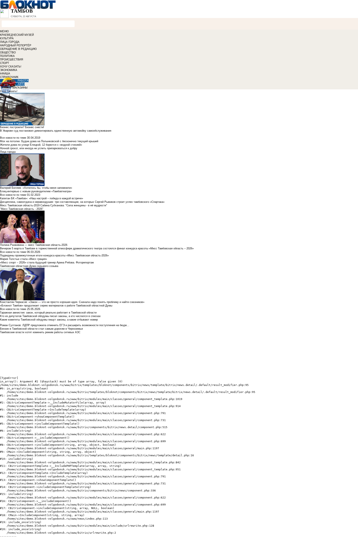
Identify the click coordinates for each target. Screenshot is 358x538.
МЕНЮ (4, 31)
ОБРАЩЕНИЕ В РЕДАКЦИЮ (18, 48)
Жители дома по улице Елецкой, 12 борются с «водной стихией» (41, 144)
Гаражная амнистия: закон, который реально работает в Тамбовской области (48, 312)
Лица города (8, 151)
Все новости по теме (13, 137)
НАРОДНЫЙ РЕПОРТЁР (15, 45)
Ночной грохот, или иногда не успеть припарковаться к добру (38, 148)
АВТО (21, 84)
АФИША (5, 73)
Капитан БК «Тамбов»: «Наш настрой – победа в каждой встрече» (41, 198)
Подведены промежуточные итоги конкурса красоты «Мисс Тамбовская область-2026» (54, 255)
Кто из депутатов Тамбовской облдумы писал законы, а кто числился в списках (50, 316)
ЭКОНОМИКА (8, 70)
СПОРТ (4, 63)
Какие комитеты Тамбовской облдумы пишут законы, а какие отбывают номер (49, 319)
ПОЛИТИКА (7, 56)
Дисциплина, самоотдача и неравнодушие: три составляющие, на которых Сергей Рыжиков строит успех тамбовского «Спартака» (82, 201)
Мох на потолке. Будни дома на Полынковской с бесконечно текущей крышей (49, 141)
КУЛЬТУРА (7, 38)
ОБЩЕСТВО (8, 52)
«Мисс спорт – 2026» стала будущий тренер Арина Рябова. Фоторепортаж (47, 262)
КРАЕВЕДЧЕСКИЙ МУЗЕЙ (17, 34)
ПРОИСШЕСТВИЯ (11, 59)
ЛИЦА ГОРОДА (9, 41)
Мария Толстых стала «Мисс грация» (23, 259)
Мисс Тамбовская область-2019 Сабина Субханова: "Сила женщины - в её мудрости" (53, 205)
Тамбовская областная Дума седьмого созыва (29, 266)
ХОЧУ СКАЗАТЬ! (10, 66)
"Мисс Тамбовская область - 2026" (21, 208)
